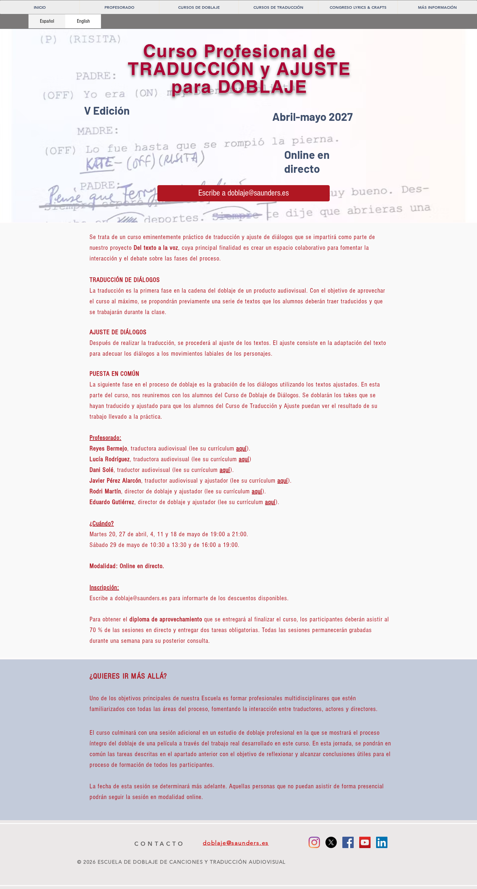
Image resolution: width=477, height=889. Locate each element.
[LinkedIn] (381, 842)
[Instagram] (314, 842)
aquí (244, 459)
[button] (198, 7)
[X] (331, 842)
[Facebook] (348, 842)
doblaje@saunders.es (141, 598)
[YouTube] (365, 842)
